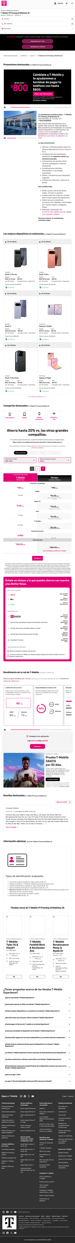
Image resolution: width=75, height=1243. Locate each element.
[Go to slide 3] (52, 108)
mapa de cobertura (11, 681)
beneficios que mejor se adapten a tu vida (53, 137)
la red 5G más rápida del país (54, 212)
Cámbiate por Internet (37, 46)
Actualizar (37, 746)
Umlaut (28, 679)
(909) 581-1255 (37, 961)
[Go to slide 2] (32, 108)
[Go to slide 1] (11, 108)
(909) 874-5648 (61, 963)
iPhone (61, 149)
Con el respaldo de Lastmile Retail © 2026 (37, 1239)
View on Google (12, 827)
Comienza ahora (52, 779)
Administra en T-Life (37, 41)
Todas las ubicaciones (10, 55)
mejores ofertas (44, 132)
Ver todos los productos (37, 396)
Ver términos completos (40, 100)
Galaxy (67, 149)
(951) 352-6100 (14, 958)
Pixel (44, 152)
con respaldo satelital (50, 214)
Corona (32, 55)
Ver (14, 976)
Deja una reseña (62, 802)
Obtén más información (43, 94)
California (24, 55)
